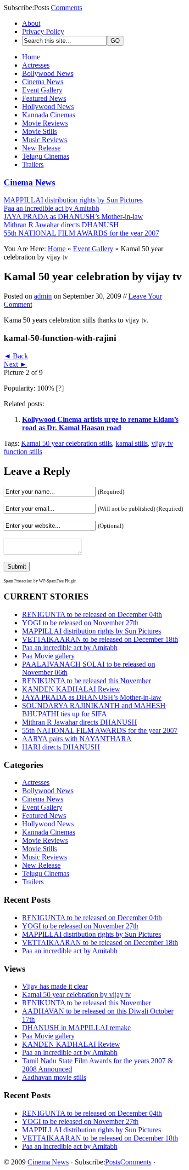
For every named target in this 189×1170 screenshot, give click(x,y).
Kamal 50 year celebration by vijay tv (76, 994)
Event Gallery (42, 90)
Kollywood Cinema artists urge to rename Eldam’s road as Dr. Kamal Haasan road (100, 423)
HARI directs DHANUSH (61, 747)
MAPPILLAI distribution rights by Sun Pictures (73, 200)
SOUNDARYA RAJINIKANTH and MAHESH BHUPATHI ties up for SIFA (94, 710)
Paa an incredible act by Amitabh (51, 208)
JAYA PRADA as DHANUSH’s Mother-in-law (73, 216)
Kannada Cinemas (48, 115)
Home (31, 57)
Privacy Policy (43, 31)
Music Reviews (44, 140)
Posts (112, 1162)
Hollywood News (48, 106)
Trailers (33, 164)
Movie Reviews (45, 123)
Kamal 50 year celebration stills (66, 443)
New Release (41, 148)
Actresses (36, 65)
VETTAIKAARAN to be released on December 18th (100, 639)
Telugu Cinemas (45, 156)
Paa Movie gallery (48, 656)
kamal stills (132, 443)
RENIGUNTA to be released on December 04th (92, 614)
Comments (66, 8)
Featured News (44, 98)
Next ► (15, 364)
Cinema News (42, 82)
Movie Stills (39, 131)
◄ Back (16, 356)
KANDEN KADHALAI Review (71, 689)
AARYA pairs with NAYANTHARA (77, 739)
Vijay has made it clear (55, 986)
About (31, 23)
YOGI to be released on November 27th (80, 623)
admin (43, 296)
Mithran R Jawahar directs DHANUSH (61, 225)
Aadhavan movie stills (54, 1077)
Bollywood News (47, 73)
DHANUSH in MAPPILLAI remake (76, 1028)
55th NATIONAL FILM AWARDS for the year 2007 (81, 233)
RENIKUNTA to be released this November (86, 681)
